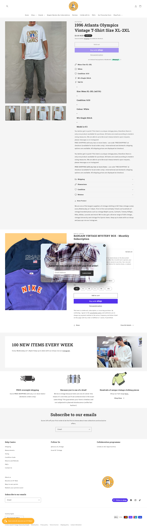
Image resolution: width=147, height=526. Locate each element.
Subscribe (86, 273)
